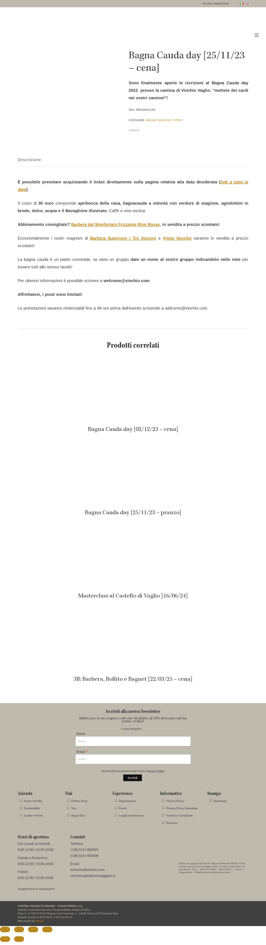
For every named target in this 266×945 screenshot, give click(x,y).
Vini (73, 808)
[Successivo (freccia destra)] (19, 939)
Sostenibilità (32, 808)
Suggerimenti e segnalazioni (36, 888)
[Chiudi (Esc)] (47, 929)
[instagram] (229, 908)
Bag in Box (78, 815)
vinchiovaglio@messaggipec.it (92, 876)
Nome (80, 733)
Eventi (178, 120)
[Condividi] (33, 929)
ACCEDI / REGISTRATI (216, 3)
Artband (39, 921)
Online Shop (79, 801)
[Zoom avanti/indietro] (5, 929)
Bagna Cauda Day (158, 120)
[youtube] (237, 908)
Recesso (171, 822)
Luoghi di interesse (131, 815)
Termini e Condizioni (179, 815)
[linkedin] (244, 908)
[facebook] (221, 908)
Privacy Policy (156, 771)
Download (220, 801)
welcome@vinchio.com (87, 870)
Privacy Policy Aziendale (182, 808)
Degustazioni (127, 801)
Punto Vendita (33, 801)
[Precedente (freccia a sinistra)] (5, 939)
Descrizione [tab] (29, 159)
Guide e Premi (33, 815)
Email (82, 751)
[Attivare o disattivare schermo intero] (19, 929)
